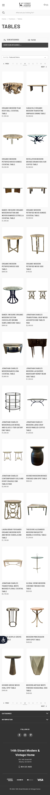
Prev (7, 64)
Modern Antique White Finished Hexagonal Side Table (36, 688)
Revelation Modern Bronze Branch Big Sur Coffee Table (36, 162)
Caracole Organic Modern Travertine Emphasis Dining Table (36, 111)
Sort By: (5, 57)
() (47, 5)
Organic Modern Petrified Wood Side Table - (10, 266)
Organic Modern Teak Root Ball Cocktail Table (11, 111)
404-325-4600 (26, 767)
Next (43, 67)
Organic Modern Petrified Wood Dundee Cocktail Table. (12, 162)
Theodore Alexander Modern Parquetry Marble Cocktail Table (36, 532)
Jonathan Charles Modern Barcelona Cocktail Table (10, 371)
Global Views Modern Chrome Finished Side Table (35, 586)
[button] (13, 40)
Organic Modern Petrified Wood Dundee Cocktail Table (36, 213)
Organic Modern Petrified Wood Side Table (34, 266)
